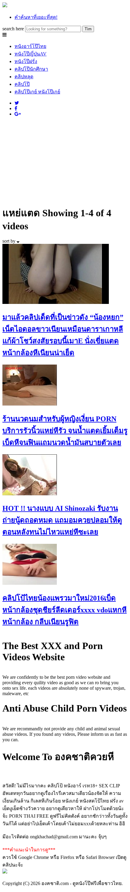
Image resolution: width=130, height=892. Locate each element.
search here (13, 28)
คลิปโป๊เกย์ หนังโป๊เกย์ (37, 91)
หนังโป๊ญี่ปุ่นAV (31, 53)
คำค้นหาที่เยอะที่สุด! (36, 17)
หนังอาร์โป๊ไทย (30, 46)
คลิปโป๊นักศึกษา (31, 69)
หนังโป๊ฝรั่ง (26, 61)
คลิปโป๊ (22, 84)
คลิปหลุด (24, 76)
